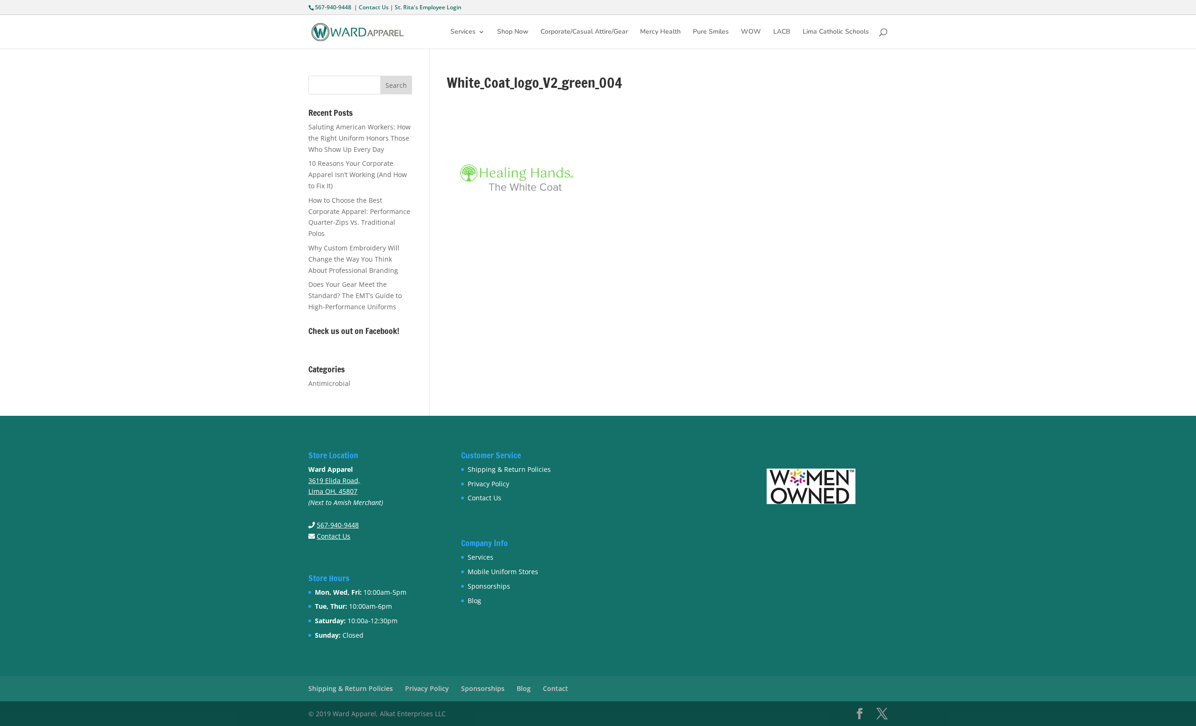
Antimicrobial (329, 383)
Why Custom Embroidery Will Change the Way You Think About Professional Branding (353, 259)
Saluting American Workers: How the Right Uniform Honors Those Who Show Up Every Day (359, 138)
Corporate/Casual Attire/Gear (584, 32)
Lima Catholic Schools (836, 32)
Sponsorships (489, 586)
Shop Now (512, 32)
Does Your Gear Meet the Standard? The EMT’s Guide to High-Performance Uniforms (355, 295)
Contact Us (374, 7)
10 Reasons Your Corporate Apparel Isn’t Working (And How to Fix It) (357, 174)
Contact (555, 688)
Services (463, 32)
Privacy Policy (488, 483)
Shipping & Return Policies (509, 469)
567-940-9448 (333, 7)
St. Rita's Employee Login (428, 7)
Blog (474, 600)
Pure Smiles (711, 32)
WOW (751, 32)
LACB (781, 32)
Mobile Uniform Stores (503, 571)
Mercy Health (660, 32)
